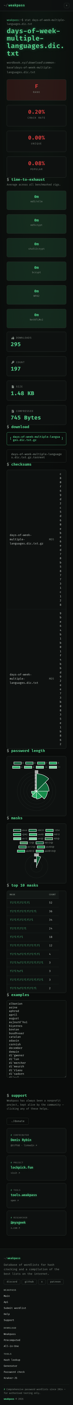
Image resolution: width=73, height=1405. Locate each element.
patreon (55, 1281)
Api (6, 1302)
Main (7, 1296)
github (29, 1281)
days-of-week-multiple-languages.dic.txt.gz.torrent (36, 456)
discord (12, 1281)
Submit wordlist (15, 1308)
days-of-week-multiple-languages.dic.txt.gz (36, 438)
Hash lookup (12, 1359)
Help (7, 1314)
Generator (10, 1365)
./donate (18, 1121)
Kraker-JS (10, 1378)
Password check (14, 1372)
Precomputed (12, 1340)
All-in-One (11, 1346)
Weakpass (10, 1334)
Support (9, 1320)
